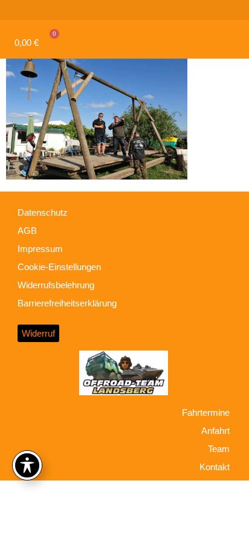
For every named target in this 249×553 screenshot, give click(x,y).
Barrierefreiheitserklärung (67, 303)
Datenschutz (43, 212)
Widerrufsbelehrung (56, 285)
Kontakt (214, 467)
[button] (124, 10)
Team (219, 449)
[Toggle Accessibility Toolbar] (27, 465)
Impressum (40, 249)
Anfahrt (215, 430)
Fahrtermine (206, 412)
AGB (27, 230)
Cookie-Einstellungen (59, 267)
